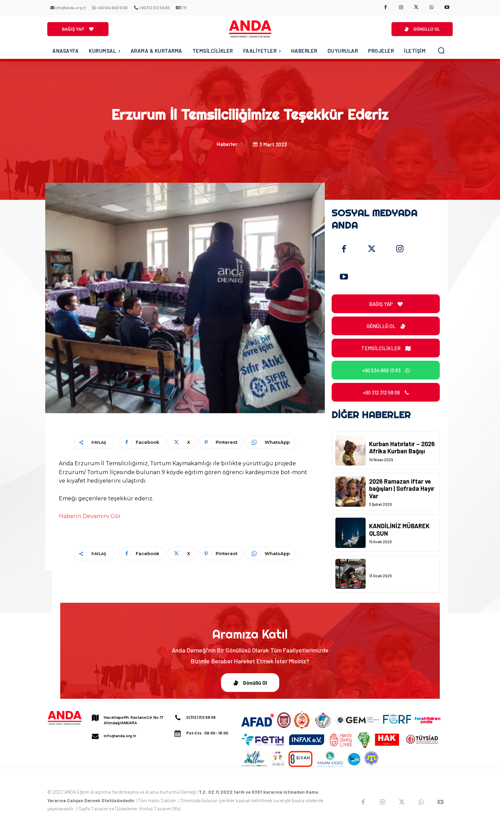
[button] (441, 50)
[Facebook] (385, 8)
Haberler (227, 144)
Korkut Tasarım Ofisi (160, 808)
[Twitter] (372, 249)
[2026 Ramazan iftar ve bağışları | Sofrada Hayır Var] (350, 491)
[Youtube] (447, 8)
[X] (416, 8)
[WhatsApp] (431, 8)
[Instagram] (401, 8)
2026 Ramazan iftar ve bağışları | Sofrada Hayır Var (401, 489)
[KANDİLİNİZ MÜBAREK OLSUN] (350, 533)
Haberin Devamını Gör (90, 516)
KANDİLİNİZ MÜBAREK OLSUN (399, 529)
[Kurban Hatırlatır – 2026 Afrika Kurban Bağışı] (350, 450)
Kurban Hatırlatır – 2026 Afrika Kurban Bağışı (402, 447)
